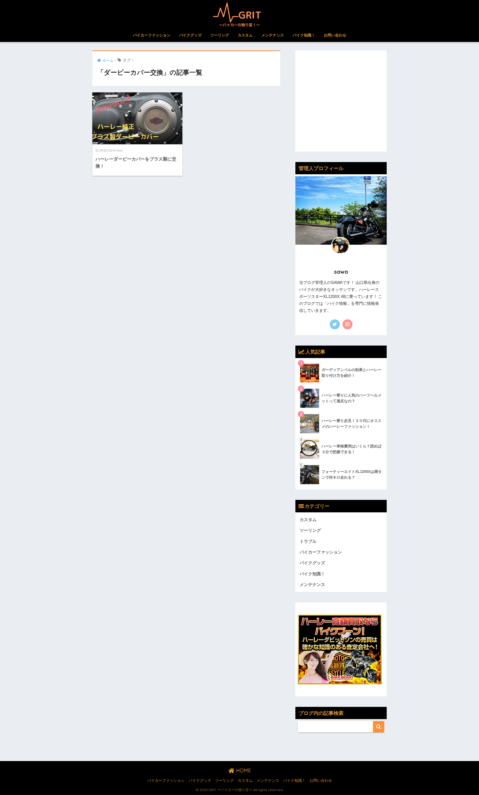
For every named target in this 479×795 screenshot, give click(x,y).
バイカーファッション (151, 35)
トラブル (308, 541)
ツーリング (219, 35)
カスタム (245, 35)
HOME (243, 770)
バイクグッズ (190, 35)
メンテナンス (272, 35)
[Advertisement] (341, 105)
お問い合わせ (335, 35)
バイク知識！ (304, 35)
